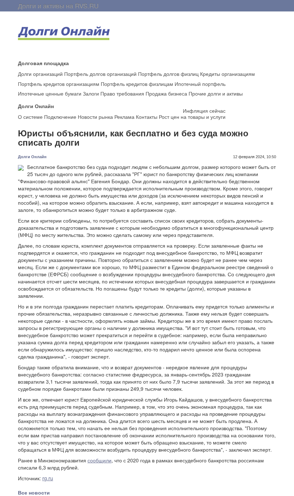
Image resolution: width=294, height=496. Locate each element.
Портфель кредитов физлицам (137, 83)
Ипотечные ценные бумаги (49, 93)
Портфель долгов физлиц (168, 73)
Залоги (91, 93)
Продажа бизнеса (166, 93)
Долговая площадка (43, 62)
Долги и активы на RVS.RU (58, 5)
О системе (30, 116)
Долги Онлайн (32, 157)
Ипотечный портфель (200, 83)
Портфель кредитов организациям (58, 83)
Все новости (34, 492)
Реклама (124, 116)
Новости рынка (95, 116)
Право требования (122, 93)
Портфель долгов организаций (100, 73)
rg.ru (47, 478)
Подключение (60, 116)
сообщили (99, 460)
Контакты (146, 116)
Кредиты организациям (227, 73)
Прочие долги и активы (216, 93)
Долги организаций (40, 73)
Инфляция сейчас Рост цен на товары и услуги (192, 113)
